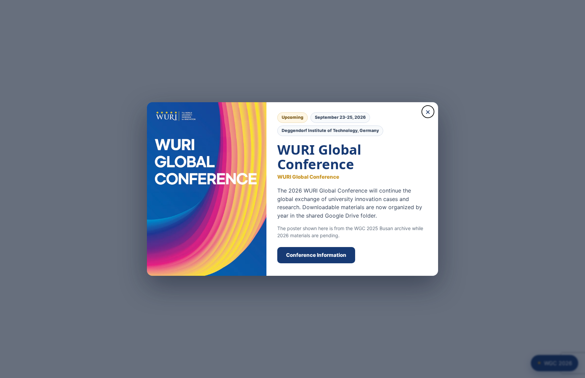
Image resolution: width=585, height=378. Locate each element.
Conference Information (316, 255)
